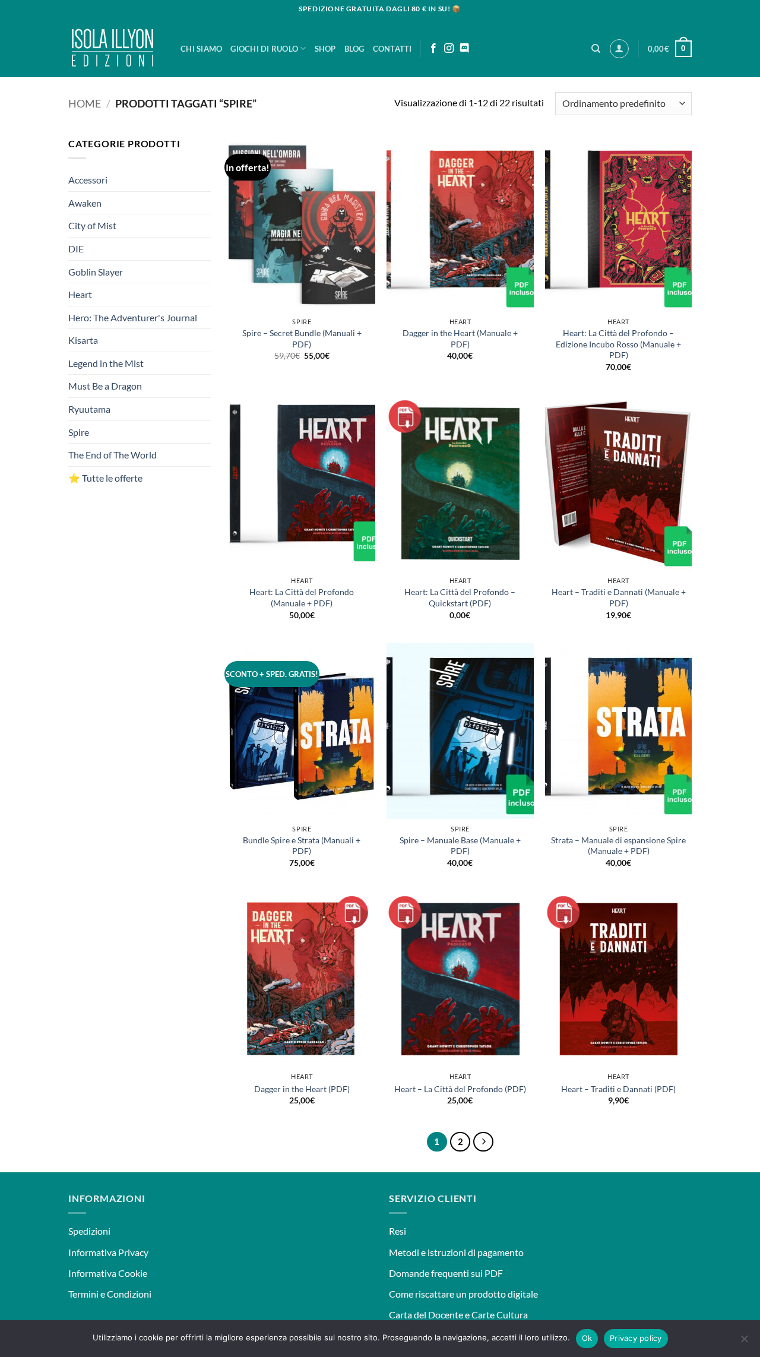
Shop (325, 48)
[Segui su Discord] (464, 48)
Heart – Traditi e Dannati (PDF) (618, 1089)
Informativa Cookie (107, 1273)
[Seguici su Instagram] (449, 48)
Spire (78, 432)
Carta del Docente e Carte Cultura (458, 1314)
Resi (397, 1230)
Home (84, 103)
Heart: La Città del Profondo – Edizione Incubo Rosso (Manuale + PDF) (618, 344)
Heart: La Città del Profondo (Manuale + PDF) (301, 597)
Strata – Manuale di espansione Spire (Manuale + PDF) (618, 845)
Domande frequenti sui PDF (446, 1273)
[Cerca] (595, 48)
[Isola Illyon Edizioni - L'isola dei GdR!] (115, 47)
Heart (80, 294)
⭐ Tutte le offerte (105, 477)
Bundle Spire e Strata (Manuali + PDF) (301, 845)
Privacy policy (636, 1338)
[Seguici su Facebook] (433, 48)
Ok (587, 1338)
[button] (619, 48)
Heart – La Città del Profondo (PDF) (460, 1089)
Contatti (392, 48)
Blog (354, 48)
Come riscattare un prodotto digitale (463, 1293)
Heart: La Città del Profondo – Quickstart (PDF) (459, 597)
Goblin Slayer (95, 271)
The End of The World (112, 454)
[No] (744, 1342)
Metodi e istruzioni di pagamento (456, 1252)
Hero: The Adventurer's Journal (132, 317)
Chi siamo (201, 48)
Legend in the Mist (106, 363)
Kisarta (83, 340)
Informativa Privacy (108, 1252)
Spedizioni (89, 1230)
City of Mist (92, 225)
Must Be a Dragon (105, 385)
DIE (76, 248)
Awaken (85, 202)
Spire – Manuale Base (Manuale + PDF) (460, 845)
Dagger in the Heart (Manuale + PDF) (460, 338)
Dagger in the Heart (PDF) (302, 1089)
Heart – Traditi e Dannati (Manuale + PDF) (619, 597)
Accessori (87, 179)
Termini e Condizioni (109, 1293)
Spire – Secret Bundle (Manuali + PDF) (302, 338)
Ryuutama (89, 409)
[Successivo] (483, 1142)
